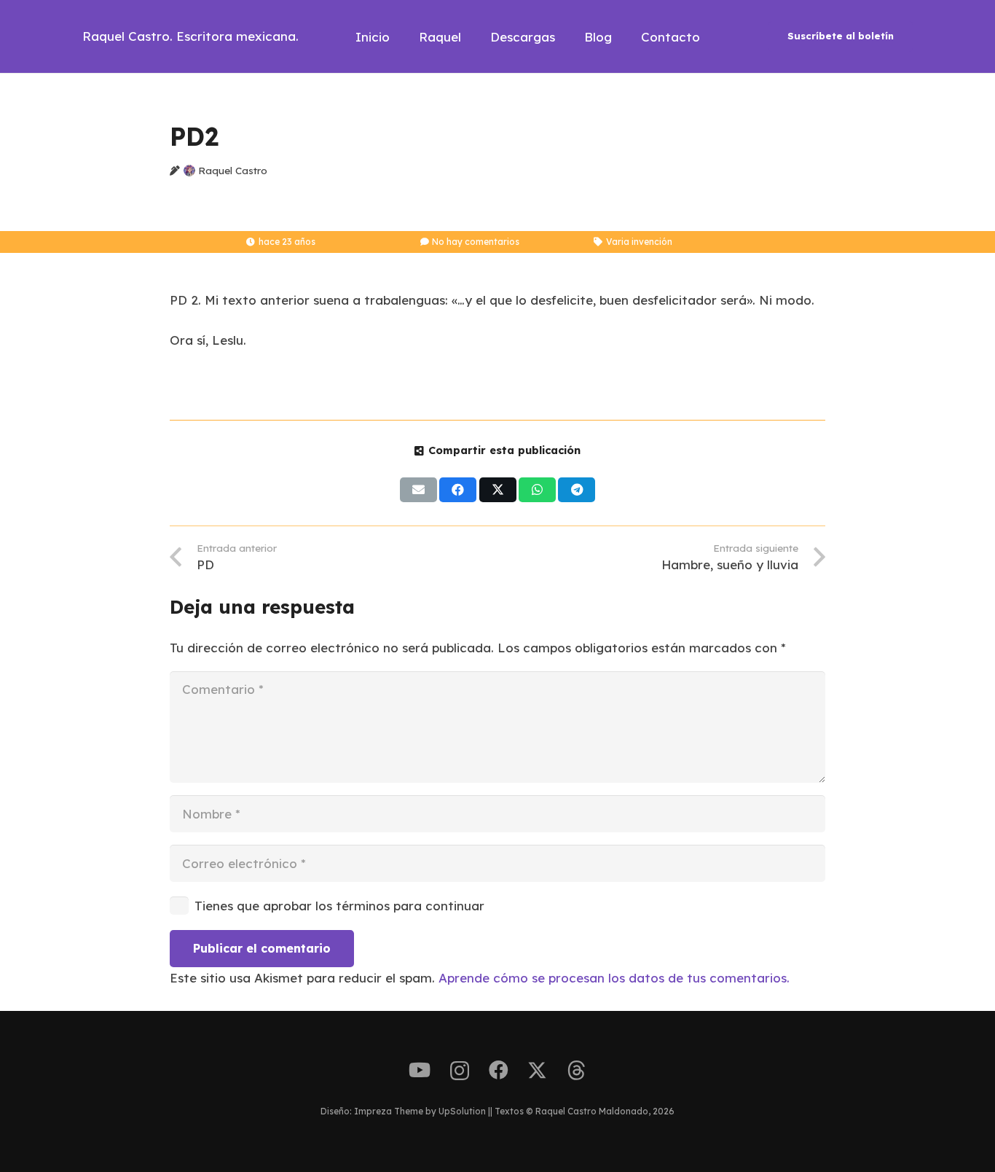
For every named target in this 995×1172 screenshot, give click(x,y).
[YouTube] (419, 1070)
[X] (537, 1070)
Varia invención (639, 241)
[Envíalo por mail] (418, 489)
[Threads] (576, 1070)
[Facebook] (498, 1070)
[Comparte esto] (457, 489)
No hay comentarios (475, 241)
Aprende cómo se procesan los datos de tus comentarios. (614, 977)
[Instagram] (459, 1071)
